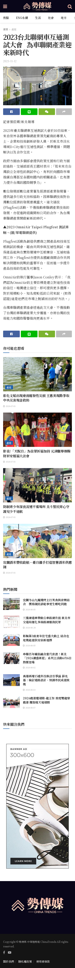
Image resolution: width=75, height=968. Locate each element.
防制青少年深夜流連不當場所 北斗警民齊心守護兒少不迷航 (36, 509)
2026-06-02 (30, 667)
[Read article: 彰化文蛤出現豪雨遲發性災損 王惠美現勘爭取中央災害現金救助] (37, 374)
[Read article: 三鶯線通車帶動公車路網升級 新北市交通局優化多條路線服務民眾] (11, 622)
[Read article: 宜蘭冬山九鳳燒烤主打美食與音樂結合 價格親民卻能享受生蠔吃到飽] (11, 604)
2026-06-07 (30, 707)
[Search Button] (70, 6)
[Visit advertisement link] (37, 806)
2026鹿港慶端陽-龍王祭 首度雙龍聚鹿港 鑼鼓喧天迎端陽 (46, 700)
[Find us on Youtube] (9, 952)
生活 (38, 18)
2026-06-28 (30, 627)
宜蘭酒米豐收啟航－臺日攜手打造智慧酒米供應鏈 (37, 564)
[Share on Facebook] (11, 111)
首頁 (5, 29)
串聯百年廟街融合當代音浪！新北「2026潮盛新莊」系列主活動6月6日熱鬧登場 (47, 658)
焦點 (6, 18)
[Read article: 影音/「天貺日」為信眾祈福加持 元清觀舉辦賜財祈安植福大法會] (37, 430)
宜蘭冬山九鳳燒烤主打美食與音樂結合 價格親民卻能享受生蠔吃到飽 (46, 602)
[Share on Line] (29, 111)
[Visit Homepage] (37, 6)
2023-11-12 (9, 61)
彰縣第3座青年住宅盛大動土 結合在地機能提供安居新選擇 (46, 638)
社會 (51, 18)
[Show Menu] (5, 6)
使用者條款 (43, 961)
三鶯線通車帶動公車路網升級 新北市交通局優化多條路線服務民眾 (46, 620)
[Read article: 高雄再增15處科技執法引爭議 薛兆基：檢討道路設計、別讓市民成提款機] (11, 680)
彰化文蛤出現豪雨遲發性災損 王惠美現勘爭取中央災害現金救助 (36, 398)
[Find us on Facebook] (4, 952)
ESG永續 (22, 18)
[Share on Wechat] (47, 111)
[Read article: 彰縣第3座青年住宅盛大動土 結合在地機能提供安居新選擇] (11, 640)
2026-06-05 (30, 609)
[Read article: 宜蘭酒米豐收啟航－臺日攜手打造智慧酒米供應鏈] (37, 541)
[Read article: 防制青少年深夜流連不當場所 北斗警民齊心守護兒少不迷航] (37, 485)
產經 (13, 29)
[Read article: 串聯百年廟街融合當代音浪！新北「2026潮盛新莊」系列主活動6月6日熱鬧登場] (11, 658)
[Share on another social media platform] (64, 111)
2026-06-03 (30, 689)
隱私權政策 (25, 961)
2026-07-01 (10, 406)
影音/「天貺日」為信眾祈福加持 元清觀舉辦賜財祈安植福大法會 (36, 453)
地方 (64, 18)
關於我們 (8, 961)
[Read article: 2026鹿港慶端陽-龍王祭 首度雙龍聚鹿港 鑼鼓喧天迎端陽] (11, 702)
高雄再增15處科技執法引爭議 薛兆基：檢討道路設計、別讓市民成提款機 (46, 680)
